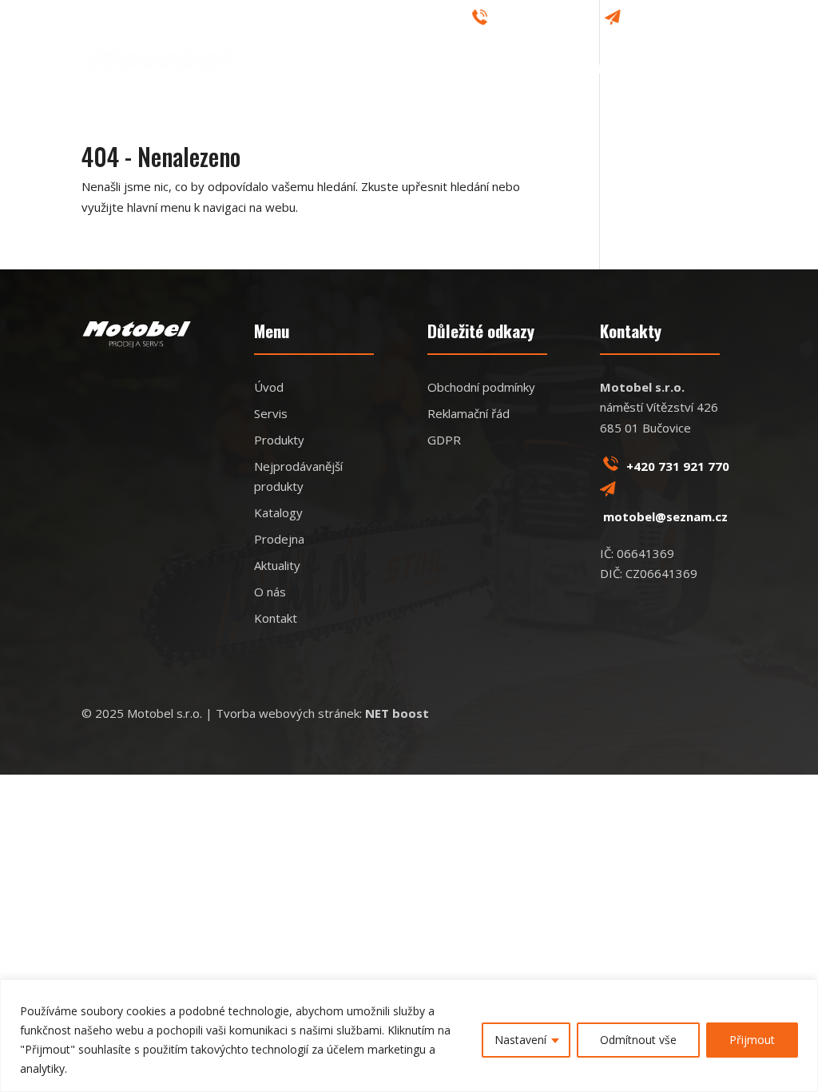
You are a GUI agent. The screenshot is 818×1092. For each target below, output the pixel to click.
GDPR (444, 440)
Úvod (327, 70)
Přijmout (752, 1039)
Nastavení (520, 1039)
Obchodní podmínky (481, 387)
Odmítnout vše (638, 1039)
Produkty (458, 70)
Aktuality (627, 70)
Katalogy (388, 21)
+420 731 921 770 (541, 19)
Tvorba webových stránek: (322, 713)
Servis (384, 70)
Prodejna (542, 70)
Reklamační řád (468, 413)
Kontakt (709, 70)
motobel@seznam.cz (681, 19)
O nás (442, 21)
